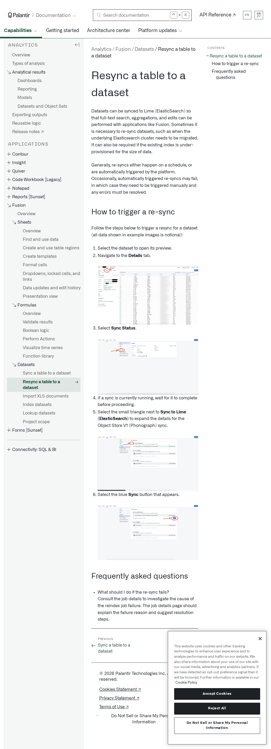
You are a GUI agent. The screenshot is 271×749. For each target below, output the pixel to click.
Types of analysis (28, 63)
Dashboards (29, 81)
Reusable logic (26, 123)
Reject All (217, 708)
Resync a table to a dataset (41, 385)
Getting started (62, 30)
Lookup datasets (39, 413)
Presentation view (40, 296)
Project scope (36, 422)
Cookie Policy (186, 682)
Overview (21, 55)
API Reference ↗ (218, 15)
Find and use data (40, 239)
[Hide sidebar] (77, 44)
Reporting (27, 89)
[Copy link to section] (88, 75)
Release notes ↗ (28, 132)
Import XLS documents (46, 396)
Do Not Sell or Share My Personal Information (217, 725)
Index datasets (37, 405)
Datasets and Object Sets (42, 106)
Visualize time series (43, 348)
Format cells (35, 265)
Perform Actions (39, 339)
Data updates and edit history (51, 288)
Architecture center (108, 30)
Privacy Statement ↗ (119, 698)
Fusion (123, 49)
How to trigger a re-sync (235, 64)
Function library (38, 356)
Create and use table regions (51, 248)
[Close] (260, 638)
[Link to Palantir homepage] (19, 15)
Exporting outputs (29, 115)
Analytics (101, 49)
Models (24, 98)
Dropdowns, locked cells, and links (51, 277)
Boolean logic (36, 330)
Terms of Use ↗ (114, 707)
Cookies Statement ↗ (120, 689)
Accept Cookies (217, 694)
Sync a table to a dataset (47, 373)
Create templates (40, 256)
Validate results (38, 322)
